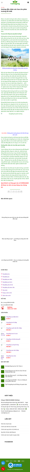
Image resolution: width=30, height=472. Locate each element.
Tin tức (2, 7)
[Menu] (2, 2)
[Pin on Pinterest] (19, 192)
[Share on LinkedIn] (21, 192)
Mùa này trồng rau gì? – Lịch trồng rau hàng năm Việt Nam (16, 376)
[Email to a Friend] (16, 192)
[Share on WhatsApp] (9, 192)
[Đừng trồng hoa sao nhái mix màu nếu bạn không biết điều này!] (15, 208)
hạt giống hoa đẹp (10, 68)
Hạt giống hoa (6, 274)
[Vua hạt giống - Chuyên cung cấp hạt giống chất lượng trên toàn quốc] (15, 2)
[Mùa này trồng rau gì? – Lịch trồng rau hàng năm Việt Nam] (15, 229)
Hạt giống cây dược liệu (9, 287)
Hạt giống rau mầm (7, 279)
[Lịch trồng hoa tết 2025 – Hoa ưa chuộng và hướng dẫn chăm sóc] (15, 251)
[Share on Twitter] (14, 192)
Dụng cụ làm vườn (7, 292)
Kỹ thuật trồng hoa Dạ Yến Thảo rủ (13, 366)
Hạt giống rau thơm (7, 282)
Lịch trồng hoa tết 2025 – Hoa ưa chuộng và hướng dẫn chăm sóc (16, 380)
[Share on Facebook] (11, 192)
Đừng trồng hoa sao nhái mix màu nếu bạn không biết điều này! (15, 371)
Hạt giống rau (6, 276)
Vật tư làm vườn (7, 295)
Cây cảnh (5, 290)
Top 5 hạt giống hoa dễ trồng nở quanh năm (16, 384)
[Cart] (28, 2)
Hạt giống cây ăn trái (8, 284)
